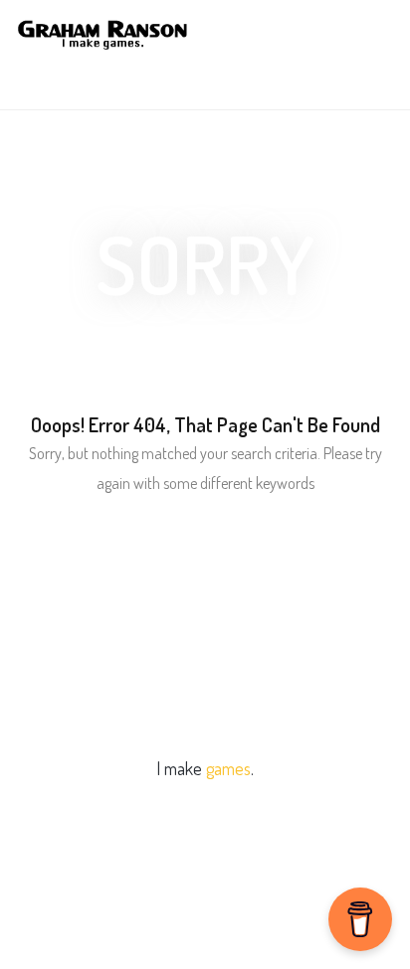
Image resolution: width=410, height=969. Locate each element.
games (228, 768)
